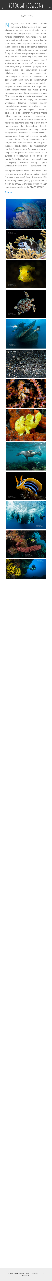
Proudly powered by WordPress (18, 1273)
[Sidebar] (2, 7)
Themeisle (26, 1276)
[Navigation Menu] (49, 7)
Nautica (8, 192)
